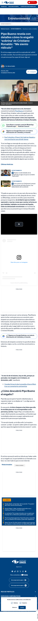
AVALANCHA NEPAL (13, 6)
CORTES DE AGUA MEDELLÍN (28, 6)
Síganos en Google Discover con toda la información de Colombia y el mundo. (19, 131)
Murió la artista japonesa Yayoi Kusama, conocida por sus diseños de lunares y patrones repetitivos (20, 518)
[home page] (19, 561)
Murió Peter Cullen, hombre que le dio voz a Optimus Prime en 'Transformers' (18, 509)
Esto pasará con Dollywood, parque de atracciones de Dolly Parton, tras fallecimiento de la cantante (23, 185)
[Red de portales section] (35, 591)
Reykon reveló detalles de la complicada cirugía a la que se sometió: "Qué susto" (23, 174)
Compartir (31, 72)
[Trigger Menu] (2, 2)
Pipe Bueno (19, 111)
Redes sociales (19, 465)
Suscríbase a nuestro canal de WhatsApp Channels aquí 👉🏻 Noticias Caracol (20, 125)
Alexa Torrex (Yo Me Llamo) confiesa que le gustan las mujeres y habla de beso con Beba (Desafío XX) (20, 523)
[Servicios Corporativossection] (35, 596)
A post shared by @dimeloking (19, 283)
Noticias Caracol (5, 29)
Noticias (16, 603)
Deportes (24, 603)
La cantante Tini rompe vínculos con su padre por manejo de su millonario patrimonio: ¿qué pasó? (19, 513)
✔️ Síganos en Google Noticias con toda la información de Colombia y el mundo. (20, 336)
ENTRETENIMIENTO (6, 24)
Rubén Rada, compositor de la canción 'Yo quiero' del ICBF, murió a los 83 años (19, 504)
